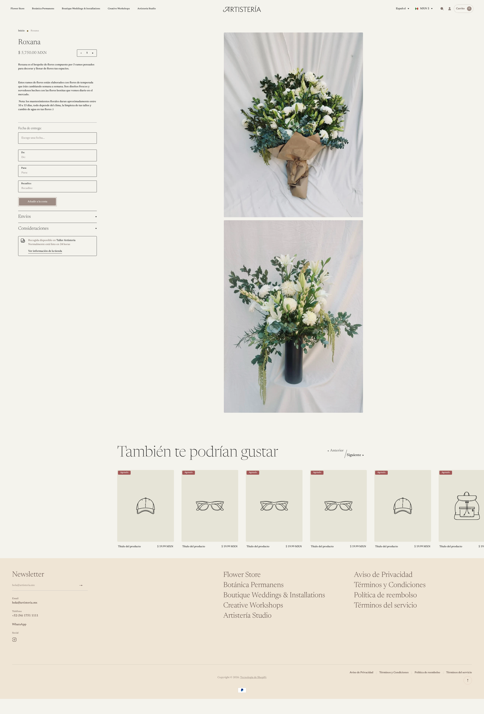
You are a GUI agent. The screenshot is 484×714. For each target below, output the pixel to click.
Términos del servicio (385, 605)
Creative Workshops (253, 605)
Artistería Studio (247, 616)
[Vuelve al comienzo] (468, 680)
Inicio (21, 31)
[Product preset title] (145, 506)
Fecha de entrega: (30, 128)
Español (401, 8)
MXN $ (424, 8)
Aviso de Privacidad (383, 575)
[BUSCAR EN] (442, 9)
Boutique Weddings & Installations (274, 595)
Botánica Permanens (253, 585)
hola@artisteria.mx (24, 602)
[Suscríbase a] (82, 585)
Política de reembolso (385, 595)
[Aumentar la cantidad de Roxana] (93, 53)
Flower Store (242, 575)
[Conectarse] (449, 9)
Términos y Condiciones (390, 585)
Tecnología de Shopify (253, 677)
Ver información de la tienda (45, 251)
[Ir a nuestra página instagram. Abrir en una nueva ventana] (14, 639)
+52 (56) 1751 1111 (25, 615)
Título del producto (129, 546)
